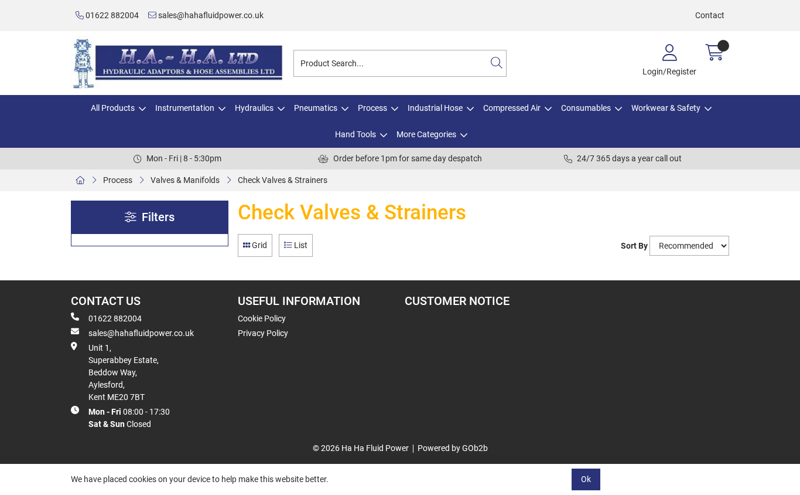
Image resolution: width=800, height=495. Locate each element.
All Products (113, 108)
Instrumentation (184, 108)
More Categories (426, 134)
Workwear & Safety (665, 108)
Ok (586, 479)
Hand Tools (355, 134)
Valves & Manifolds (185, 180)
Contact (709, 15)
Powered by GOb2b (453, 448)
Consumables (586, 108)
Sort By (634, 245)
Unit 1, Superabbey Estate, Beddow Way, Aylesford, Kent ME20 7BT (123, 372)
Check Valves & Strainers (282, 180)
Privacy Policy (263, 333)
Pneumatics (315, 108)
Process (372, 108)
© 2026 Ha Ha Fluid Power (361, 448)
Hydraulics (254, 108)
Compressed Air (512, 108)
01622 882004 (111, 15)
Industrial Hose (435, 108)
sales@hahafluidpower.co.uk (210, 15)
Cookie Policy (262, 318)
